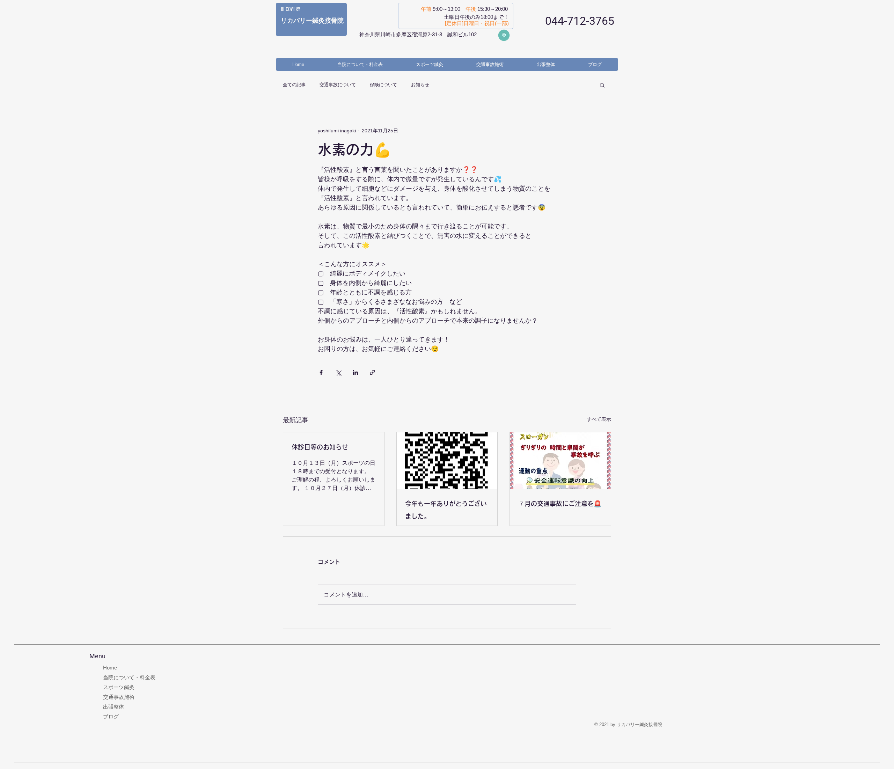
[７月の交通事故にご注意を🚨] (560, 460)
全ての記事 (294, 84)
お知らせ (420, 84)
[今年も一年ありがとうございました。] (447, 460)
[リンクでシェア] (372, 372)
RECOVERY (291, 9)
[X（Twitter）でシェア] (338, 372)
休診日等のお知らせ (320, 447)
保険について (383, 84)
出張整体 (113, 707)
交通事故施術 (118, 697)
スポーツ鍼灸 (118, 687)
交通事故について (338, 84)
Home (110, 668)
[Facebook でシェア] (321, 372)
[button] (602, 85)
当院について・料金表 (129, 677)
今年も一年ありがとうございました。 (446, 509)
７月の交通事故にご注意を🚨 (559, 503)
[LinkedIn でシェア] (355, 372)
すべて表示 (599, 419)
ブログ (111, 716)
